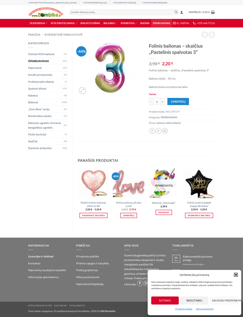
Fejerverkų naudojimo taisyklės (47, 270)
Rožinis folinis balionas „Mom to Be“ (93, 204)
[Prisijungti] (181, 12)
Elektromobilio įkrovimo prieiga (197, 258)
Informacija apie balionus (43, 277)
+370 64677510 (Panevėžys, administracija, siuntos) (52, 2)
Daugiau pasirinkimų (225, 300)
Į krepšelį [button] (128, 215)
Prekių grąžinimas (87, 270)
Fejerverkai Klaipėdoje (90, 284)
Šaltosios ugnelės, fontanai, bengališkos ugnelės (44, 125)
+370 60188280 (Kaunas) (95, 2)
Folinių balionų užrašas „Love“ (128, 204)
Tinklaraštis (77, 305)
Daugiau (164, 212)
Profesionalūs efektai (41, 81)
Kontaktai (34, 263)
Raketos (33, 95)
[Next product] (204, 34)
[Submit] (176, 12)
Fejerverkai (37, 23)
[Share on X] (159, 131)
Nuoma (144, 23)
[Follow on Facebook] (140, 283)
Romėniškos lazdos (40, 116)
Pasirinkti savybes (93, 215)
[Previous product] (211, 34)
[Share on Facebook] (152, 131)
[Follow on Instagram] (146, 283)
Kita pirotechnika (63, 23)
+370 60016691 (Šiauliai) (124, 2)
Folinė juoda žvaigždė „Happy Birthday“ (199, 204)
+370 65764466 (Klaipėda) (154, 2)
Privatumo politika (183, 309)
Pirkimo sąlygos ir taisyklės (92, 263)
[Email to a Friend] (165, 131)
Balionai (109, 23)
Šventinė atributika (40, 148)
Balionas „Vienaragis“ (164, 202)
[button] (236, 275)
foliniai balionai (173, 122)
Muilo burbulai (37, 134)
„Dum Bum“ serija (38, 109)
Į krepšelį (178, 101)
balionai (161, 122)
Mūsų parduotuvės (205, 309)
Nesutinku (194, 300)
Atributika (128, 23)
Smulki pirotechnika (40, 74)
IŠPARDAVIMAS (161, 23)
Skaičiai (32, 141)
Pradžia (34, 34)
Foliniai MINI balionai (41, 54)
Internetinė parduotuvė (63, 34)
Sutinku (165, 300)
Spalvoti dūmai (90, 23)
